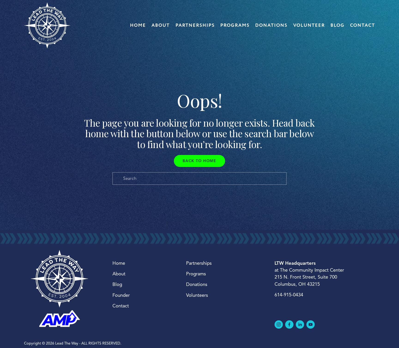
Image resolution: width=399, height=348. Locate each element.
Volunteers (197, 295)
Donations (271, 25)
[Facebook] (289, 324)
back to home (199, 161)
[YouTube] (310, 324)
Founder (121, 295)
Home (138, 25)
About (160, 25)
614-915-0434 (289, 295)
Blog (337, 25)
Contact (362, 25)
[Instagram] (279, 324)
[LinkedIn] (300, 324)
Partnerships (195, 25)
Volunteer (309, 25)
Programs (235, 25)
